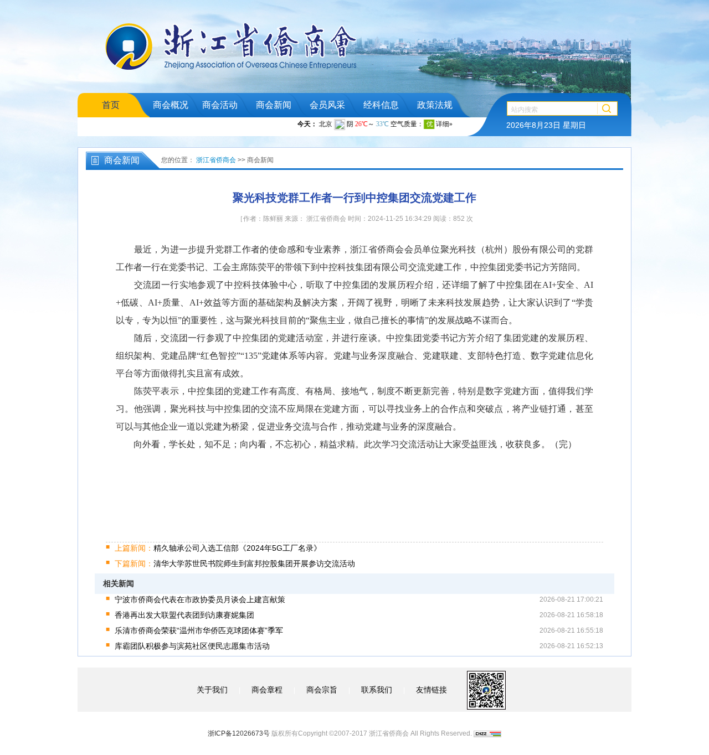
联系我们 (376, 689)
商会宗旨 (321, 689)
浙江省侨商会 (216, 160)
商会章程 (266, 689)
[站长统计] (487, 733)
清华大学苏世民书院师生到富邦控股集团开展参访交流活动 (235, 563)
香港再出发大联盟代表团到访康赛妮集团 (184, 615)
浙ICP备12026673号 (239, 733)
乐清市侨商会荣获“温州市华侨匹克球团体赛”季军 (199, 630)
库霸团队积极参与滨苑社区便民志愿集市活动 (192, 646)
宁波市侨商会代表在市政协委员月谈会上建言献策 (200, 599)
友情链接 (431, 689)
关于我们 (212, 689)
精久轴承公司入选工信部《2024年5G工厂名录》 (218, 548)
